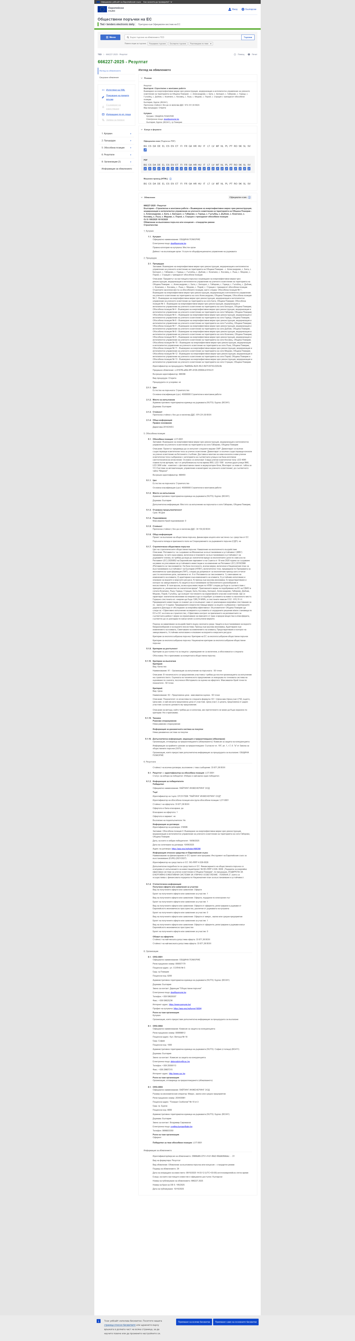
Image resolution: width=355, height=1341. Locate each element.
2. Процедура (109, 140)
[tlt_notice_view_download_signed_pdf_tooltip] (145, 150)
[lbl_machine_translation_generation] (170, 179)
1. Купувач (107, 133)
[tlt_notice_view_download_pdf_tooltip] (145, 168)
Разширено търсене (157, 44)
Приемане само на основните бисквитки (236, 1322)
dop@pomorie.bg (171, 119)
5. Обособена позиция (113, 147)
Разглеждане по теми (199, 44)
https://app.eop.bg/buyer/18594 (187, 1008)
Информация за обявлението (117, 169)
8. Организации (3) (111, 161)
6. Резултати (108, 154)
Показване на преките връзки (117, 97)
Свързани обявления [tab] (109, 77)
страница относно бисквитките (120, 1325)
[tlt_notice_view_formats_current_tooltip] (249, 197)
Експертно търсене (178, 44)
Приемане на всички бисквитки (194, 1322)
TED (100, 54)
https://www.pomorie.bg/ (180, 1004)
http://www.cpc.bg (177, 1073)
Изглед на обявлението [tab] (110, 71)
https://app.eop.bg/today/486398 (186, 848)
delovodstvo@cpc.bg (180, 1061)
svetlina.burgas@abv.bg (181, 1126)
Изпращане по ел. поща (118, 114)
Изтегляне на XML (115, 90)
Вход (234, 9)
